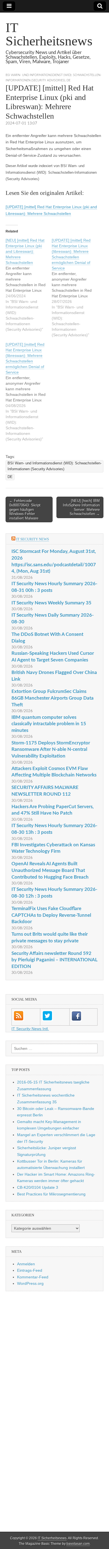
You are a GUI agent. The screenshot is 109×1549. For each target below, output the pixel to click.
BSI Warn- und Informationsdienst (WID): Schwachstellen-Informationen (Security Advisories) (54, 466)
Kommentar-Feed (32, 1277)
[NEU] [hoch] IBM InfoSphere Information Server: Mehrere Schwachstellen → (81, 507)
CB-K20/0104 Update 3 (37, 1187)
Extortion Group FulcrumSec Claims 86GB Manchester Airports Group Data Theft (52, 698)
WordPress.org (30, 1283)
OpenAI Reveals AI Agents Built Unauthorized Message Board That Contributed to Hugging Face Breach (50, 870)
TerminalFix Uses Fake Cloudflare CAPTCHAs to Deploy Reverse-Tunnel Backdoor (51, 915)
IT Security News (32, 539)
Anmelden (26, 1264)
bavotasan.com (78, 1544)
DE (68, 80)
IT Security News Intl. (30, 1028)
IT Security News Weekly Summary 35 (51, 603)
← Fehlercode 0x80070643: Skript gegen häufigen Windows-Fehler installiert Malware (25, 509)
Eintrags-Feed (29, 1270)
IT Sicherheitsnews (49, 34)
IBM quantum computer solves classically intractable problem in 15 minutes (48, 724)
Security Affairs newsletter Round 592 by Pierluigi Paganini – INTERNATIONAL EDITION (54, 960)
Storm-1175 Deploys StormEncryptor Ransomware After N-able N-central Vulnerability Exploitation (50, 749)
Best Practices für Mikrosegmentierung (51, 1194)
